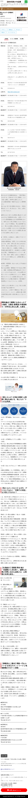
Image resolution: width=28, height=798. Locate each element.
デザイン (4, 29)
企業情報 (6, 38)
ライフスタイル (11, 32)
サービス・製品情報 (14, 38)
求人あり (18, 29)
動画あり (11, 29)
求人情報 (21, 38)
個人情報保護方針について (8, 769)
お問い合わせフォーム (15, 790)
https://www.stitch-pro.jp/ (6, 765)
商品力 (3, 32)
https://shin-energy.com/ (5, 18)
